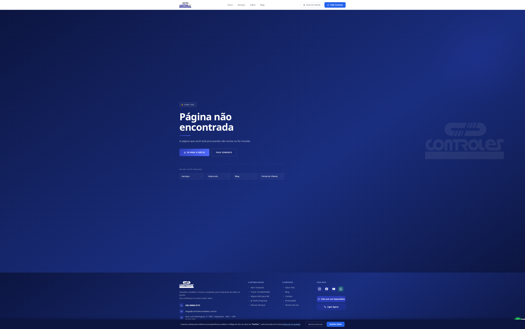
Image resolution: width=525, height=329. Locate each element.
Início (230, 5)
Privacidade (290, 300)
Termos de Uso (292, 305)
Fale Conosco (336, 5)
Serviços (241, 5)
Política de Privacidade (291, 324)
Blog (262, 5)
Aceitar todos (336, 324)
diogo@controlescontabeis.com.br (201, 311)
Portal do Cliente (270, 176)
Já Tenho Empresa (259, 300)
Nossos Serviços (258, 305)
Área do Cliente (313, 5)
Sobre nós (213, 176)
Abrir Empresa (257, 287)
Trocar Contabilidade (260, 292)
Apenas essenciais (315, 324)
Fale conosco (224, 152)
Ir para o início (196, 152)
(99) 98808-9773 (192, 305)
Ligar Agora (332, 306)
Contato (288, 296)
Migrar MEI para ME (260, 296)
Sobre (252, 5)
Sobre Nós (290, 287)
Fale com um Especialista (333, 299)
